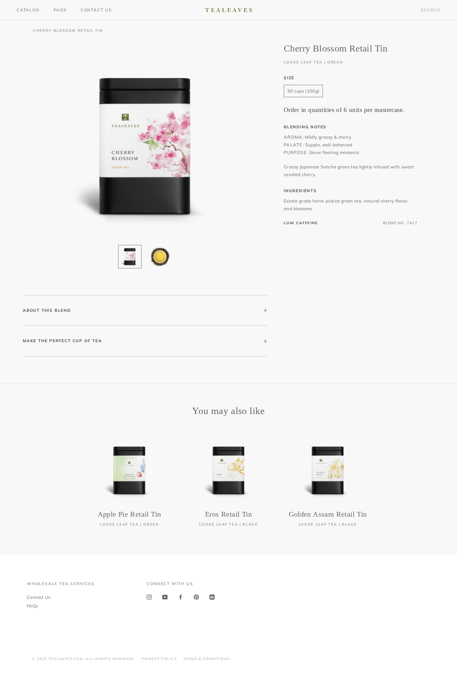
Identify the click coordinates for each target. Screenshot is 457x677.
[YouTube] (165, 596)
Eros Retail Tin (228, 514)
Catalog (28, 9)
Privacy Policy (159, 659)
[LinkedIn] (212, 596)
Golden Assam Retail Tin (328, 514)
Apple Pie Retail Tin (129, 514)
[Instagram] (149, 596)
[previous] (20, 475)
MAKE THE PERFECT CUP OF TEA (62, 340)
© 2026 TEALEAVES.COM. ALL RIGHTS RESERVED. (83, 659)
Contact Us (96, 9)
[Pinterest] (196, 596)
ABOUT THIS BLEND (47, 310)
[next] (436, 475)
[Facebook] (180, 596)
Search (430, 9)
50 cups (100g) (303, 91)
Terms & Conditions (206, 659)
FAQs (60, 9)
